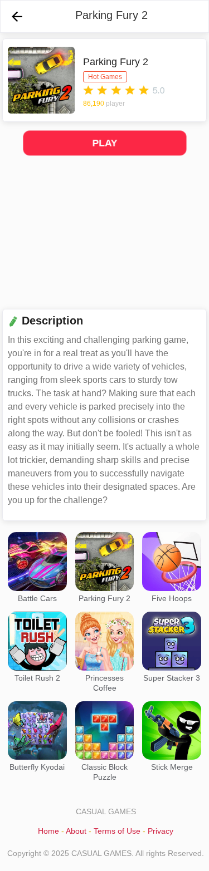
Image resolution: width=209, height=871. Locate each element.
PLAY (104, 143)
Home (48, 830)
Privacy (160, 830)
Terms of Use (117, 830)
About (76, 830)
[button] (17, 16)
